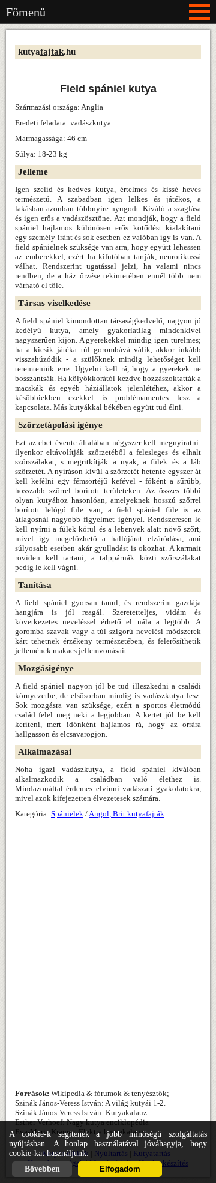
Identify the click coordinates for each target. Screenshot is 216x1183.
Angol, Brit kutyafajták (126, 813)
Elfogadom (120, 1169)
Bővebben (42, 1168)
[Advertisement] (108, 90)
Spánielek (67, 813)
